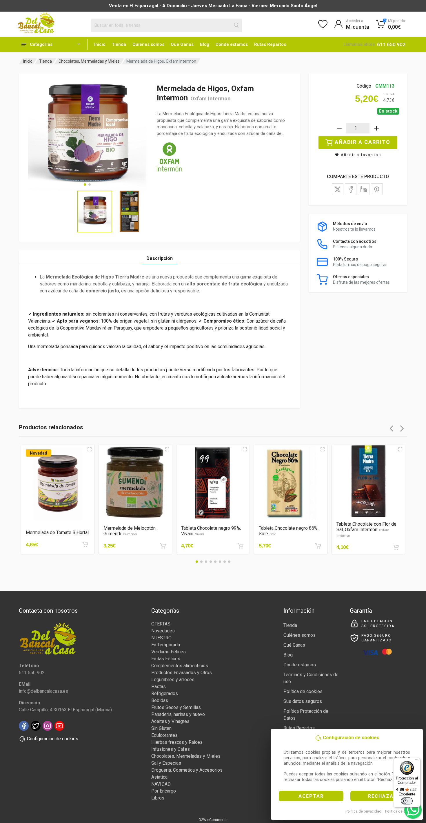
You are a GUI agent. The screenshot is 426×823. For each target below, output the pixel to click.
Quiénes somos (148, 44)
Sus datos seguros (302, 701)
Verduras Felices (168, 651)
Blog (204, 44)
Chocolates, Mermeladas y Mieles (89, 61)
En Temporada (165, 644)
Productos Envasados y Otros (181, 672)
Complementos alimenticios (179, 665)
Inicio (99, 44)
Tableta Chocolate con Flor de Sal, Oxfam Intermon (366, 529)
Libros (157, 798)
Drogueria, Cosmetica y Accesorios (187, 770)
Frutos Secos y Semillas (176, 707)
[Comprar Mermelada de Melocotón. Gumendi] (163, 546)
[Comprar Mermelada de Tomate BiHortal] (85, 544)
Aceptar (311, 796)
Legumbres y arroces (172, 679)
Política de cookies (401, 811)
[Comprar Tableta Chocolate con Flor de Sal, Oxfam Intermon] (396, 547)
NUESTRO (161, 638)
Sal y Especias (166, 763)
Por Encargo (163, 791)
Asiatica (159, 777)
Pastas (158, 686)
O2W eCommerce (213, 819)
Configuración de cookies (52, 738)
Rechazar (382, 796)
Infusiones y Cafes (170, 749)
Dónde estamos (232, 44)
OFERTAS (160, 624)
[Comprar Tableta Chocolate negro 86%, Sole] (318, 546)
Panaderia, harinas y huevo (178, 714)
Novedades (163, 631)
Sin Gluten (161, 728)
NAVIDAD (161, 784)
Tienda (119, 44)
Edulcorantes (164, 735)
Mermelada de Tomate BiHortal (57, 532)
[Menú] (416, 761)
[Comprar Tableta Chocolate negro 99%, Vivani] (240, 546)
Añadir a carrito (362, 142)
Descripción (159, 258)
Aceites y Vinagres (170, 721)
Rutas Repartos (270, 44)
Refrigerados (164, 693)
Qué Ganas (182, 44)
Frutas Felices (165, 658)
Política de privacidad (363, 811)
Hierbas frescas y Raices (177, 742)
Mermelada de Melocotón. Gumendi (129, 530)
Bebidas (159, 700)
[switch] (407, 800)
